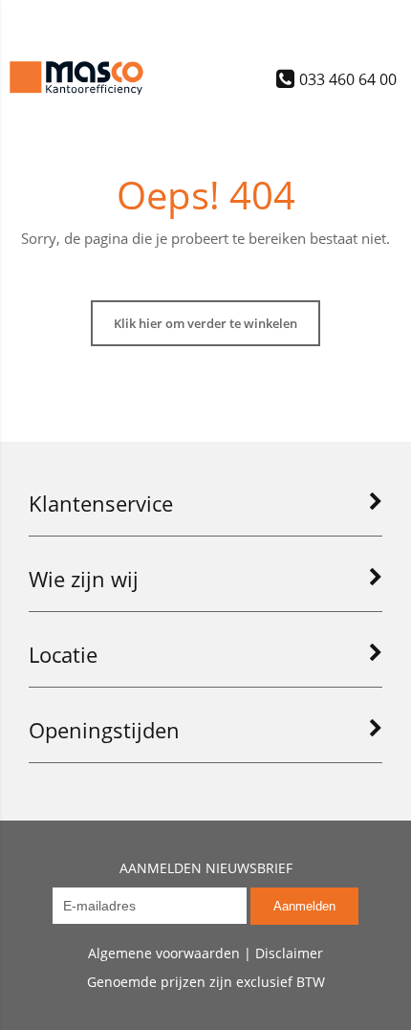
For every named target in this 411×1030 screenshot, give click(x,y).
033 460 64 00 (348, 78)
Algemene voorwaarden (164, 953)
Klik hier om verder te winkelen (205, 323)
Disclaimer (289, 953)
